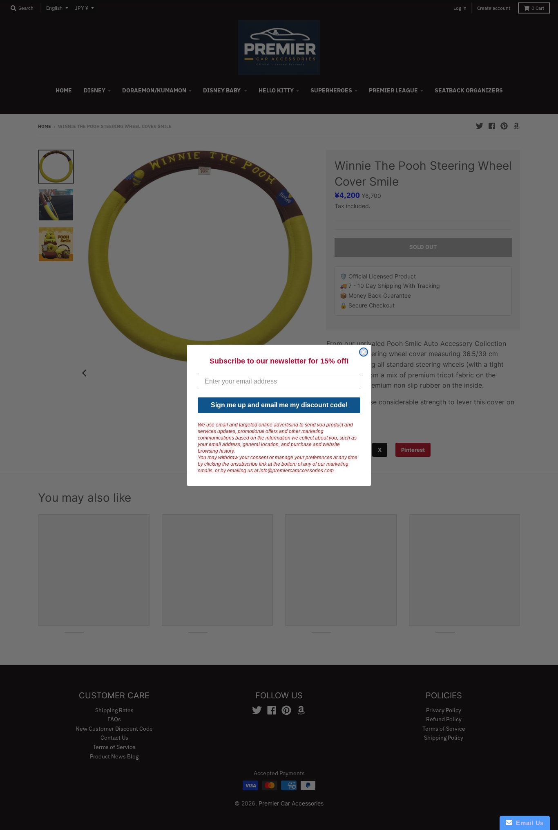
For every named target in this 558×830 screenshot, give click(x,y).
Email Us (528, 822)
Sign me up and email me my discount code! (279, 405)
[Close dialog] (363, 352)
